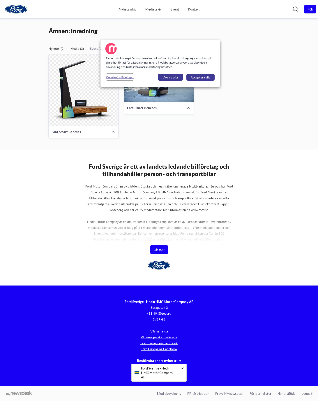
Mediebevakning (169, 393)
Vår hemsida (159, 331)
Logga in (307, 393)
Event (174, 9)
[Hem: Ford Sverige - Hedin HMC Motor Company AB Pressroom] (16, 9)
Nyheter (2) (57, 48)
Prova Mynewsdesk (229, 393)
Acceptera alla (200, 77)
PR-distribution (198, 393)
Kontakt (194, 9)
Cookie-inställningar (120, 77)
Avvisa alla (170, 77)
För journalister (260, 393)
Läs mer (159, 250)
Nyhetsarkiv (127, 9)
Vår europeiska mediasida (159, 337)
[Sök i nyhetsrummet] (295, 9)
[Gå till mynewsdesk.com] (19, 394)
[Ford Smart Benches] (83, 90)
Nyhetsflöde (286, 393)
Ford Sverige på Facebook (159, 343)
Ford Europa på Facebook (159, 349)
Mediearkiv (153, 9)
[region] (160, 63)
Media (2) (77, 48)
